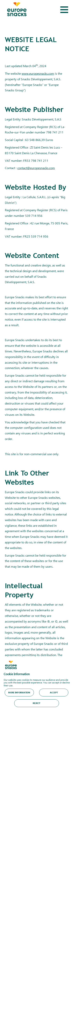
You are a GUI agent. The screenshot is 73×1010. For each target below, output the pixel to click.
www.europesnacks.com (38, 73)
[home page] (17, 9)
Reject (36, 703)
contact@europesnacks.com (36, 168)
